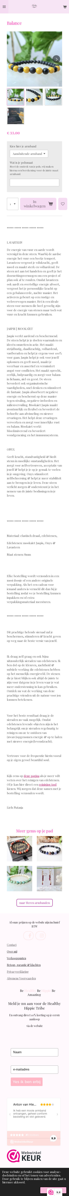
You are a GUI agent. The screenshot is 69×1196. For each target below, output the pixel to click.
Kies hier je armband (23, 146)
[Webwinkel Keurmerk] (24, 1156)
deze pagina (31, 776)
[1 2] (12, 204)
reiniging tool (48, 784)
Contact (11, 945)
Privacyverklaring (18, 971)
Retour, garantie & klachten (24, 965)
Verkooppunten (16, 958)
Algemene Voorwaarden (21, 978)
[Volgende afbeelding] (56, 59)
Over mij (12, 951)
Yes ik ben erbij (27, 1081)
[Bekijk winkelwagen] (65, 6)
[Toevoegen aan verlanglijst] (62, 204)
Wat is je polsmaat (21, 162)
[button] (15, 97)
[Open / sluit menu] (4, 6)
